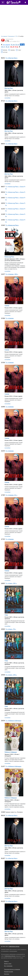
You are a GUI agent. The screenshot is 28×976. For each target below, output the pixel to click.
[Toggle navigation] (2, 2)
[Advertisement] (14, 20)
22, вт (17, 45)
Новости (6, 961)
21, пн (13, 45)
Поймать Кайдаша (11, 752)
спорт (19, 50)
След (6, 615)
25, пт (7, 47)
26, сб (12, 47)
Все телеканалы (8, 966)
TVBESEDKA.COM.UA (14, 946)
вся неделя (6, 45)
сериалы (13, 50)
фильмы (5, 50)
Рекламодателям (8, 971)
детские (5, 52)
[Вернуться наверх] (25, 971)
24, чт (3, 47)
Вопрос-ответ (7, 963)
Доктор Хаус (9, 88)
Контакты (6, 974)
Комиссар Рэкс (9, 257)
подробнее (7, 98)
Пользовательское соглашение (12, 969)
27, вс (16, 47)
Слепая (7, 306)
